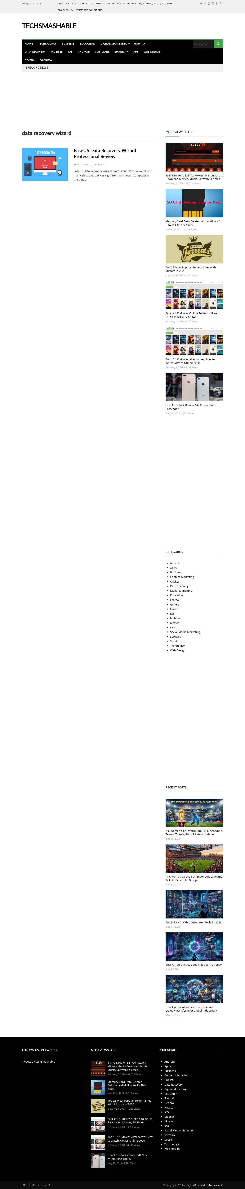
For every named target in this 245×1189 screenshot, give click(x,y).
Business (68, 43)
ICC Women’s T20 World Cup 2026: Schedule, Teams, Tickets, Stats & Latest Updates (194, 832)
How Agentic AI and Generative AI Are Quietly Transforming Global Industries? (191, 1008)
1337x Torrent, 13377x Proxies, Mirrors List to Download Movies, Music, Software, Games (194, 177)
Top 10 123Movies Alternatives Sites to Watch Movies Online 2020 (190, 361)
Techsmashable (214, 1185)
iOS (70, 51)
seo (172, 627)
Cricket (174, 581)
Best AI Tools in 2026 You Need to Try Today (194, 964)
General (46, 59)
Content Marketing (182, 577)
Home (59, 3)
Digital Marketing (113, 43)
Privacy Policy (64, 10)
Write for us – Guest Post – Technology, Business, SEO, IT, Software (134, 3)
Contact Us (86, 3)
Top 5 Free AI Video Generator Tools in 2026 (193, 922)
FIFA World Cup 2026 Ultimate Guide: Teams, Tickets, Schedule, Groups (194, 878)
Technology (47, 43)
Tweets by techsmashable (38, 1061)
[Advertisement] (115, 103)
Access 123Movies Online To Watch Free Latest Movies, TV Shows (191, 315)
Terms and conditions (89, 10)
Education (87, 43)
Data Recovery (35, 51)
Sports (120, 51)
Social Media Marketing (185, 632)
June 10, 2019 (81, 164)
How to (139, 43)
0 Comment (97, 164)
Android (84, 51)
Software (102, 51)
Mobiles (57, 51)
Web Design (152, 51)
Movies (30, 59)
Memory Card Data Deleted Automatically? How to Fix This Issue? (193, 223)
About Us (71, 3)
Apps (135, 51)
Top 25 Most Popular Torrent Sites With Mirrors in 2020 (191, 269)
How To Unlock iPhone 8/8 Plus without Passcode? (190, 406)
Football (175, 600)
